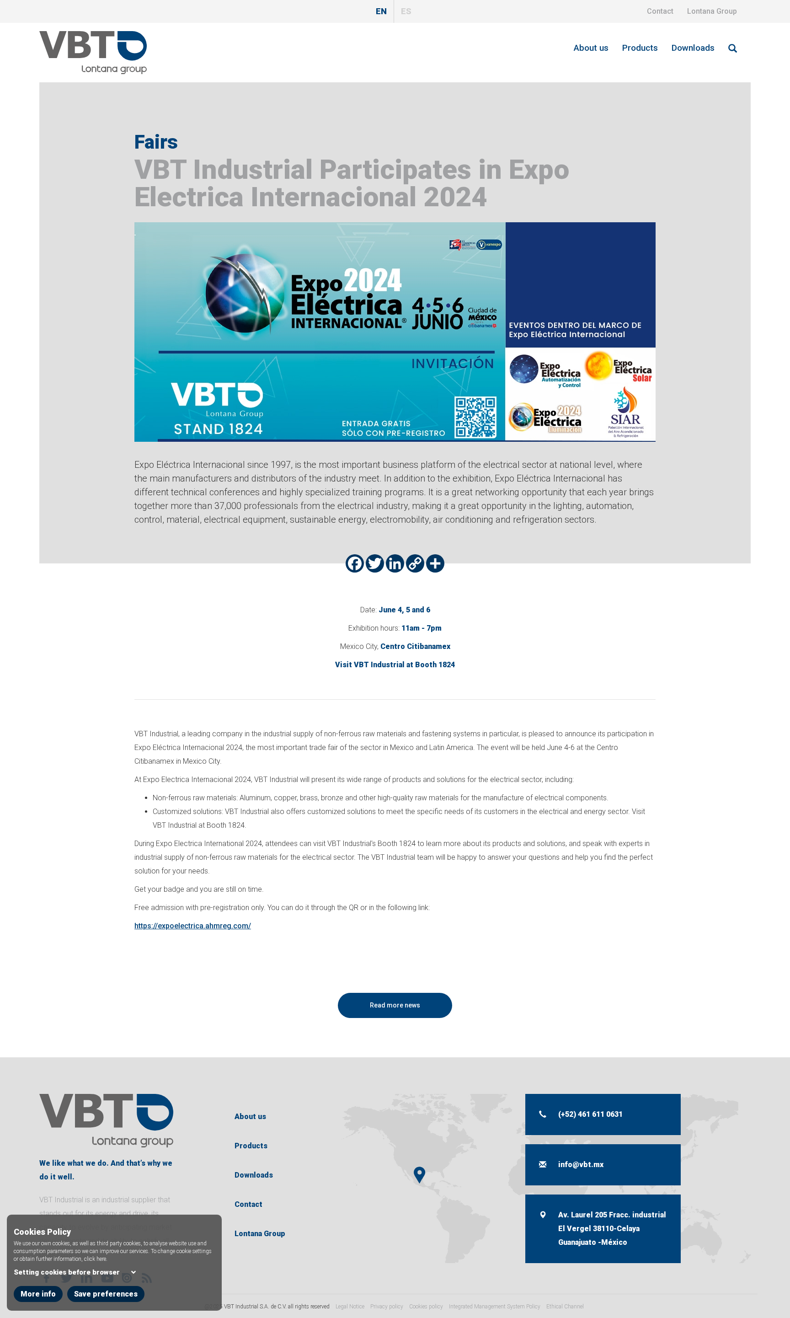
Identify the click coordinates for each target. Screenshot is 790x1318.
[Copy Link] (415, 563)
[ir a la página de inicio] (106, 1120)
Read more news (395, 1005)
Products (640, 48)
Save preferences (106, 1294)
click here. (95, 1259)
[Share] (435, 563)
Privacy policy (386, 1306)
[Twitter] (375, 563)
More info (38, 1294)
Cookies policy (426, 1306)
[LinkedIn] (395, 563)
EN (381, 11)
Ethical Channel (565, 1306)
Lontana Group (712, 11)
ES (406, 11)
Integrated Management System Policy (494, 1306)
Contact (660, 11)
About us (591, 48)
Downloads (693, 48)
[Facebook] (355, 563)
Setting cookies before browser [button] (67, 1272)
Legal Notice (350, 1306)
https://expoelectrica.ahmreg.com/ (192, 926)
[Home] (96, 52)
